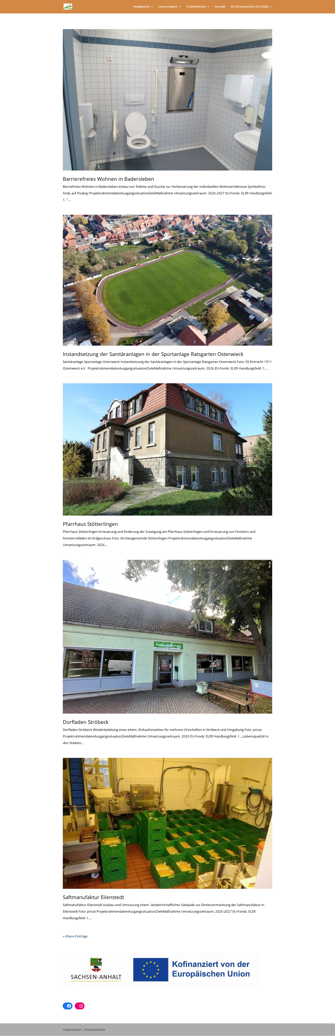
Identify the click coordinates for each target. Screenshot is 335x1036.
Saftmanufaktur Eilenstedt (93, 897)
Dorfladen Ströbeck (86, 721)
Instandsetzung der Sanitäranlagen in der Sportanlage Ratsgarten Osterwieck (153, 354)
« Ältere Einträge (75, 936)
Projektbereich (196, 6)
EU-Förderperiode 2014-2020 (249, 6)
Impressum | (73, 1029)
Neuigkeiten (141, 6)
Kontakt (220, 6)
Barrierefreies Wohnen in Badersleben (108, 178)
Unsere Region (168, 6)
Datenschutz (95, 1029)
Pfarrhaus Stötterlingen (90, 523)
